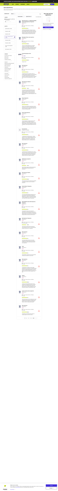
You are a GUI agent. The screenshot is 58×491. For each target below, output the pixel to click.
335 (33, 318)
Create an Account (48, 27)
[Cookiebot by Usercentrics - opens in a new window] (5, 489)
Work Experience (8, 49)
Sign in (50, 29)
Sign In (52, 4)
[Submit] (39, 14)
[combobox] (29, 14)
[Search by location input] (10, 22)
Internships (7, 40)
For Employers (46, 4)
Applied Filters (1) (28, 16)
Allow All (51, 485)
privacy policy (18, 487)
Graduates (7, 31)
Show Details (12, 489)
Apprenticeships (8, 28)
